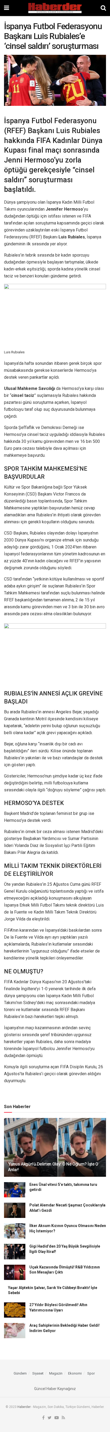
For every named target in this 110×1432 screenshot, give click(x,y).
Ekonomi (75, 1373)
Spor (91, 1373)
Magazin (55, 1373)
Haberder (24, 1407)
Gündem (20, 1373)
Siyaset (38, 1373)
